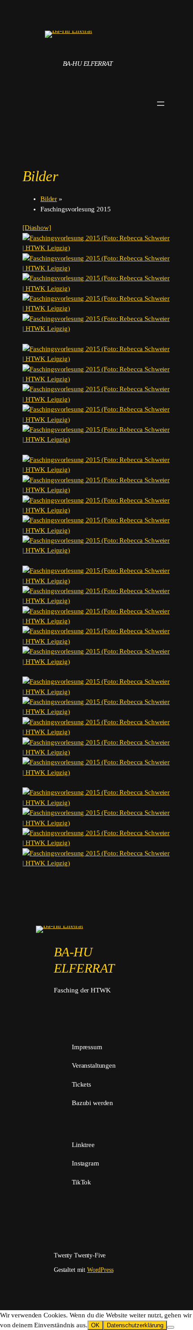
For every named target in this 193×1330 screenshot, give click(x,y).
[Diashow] (36, 227)
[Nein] (170, 1327)
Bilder (48, 198)
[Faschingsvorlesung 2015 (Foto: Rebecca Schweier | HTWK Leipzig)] (96, 243)
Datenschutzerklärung (135, 1325)
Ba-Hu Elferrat (87, 63)
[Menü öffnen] (160, 103)
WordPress (100, 1269)
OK (95, 1325)
